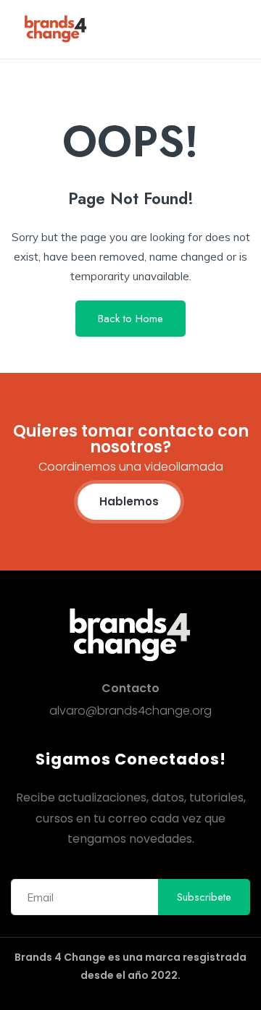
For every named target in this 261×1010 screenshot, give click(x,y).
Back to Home (130, 319)
